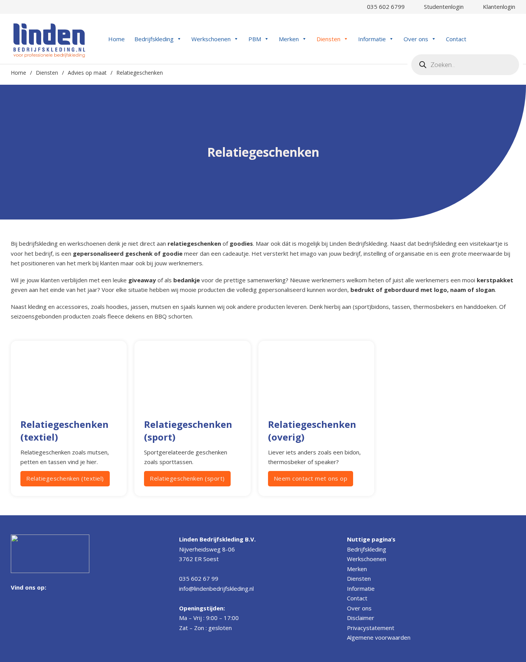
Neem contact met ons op (311, 478)
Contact (456, 39)
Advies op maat (87, 72)
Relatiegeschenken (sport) (187, 478)
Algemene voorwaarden (378, 637)
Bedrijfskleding (154, 39)
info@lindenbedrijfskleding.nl (216, 588)
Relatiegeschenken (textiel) (65, 478)
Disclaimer (360, 618)
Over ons (416, 39)
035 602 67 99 (198, 578)
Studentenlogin (442, 6)
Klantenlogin (497, 6)
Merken (289, 39)
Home (116, 39)
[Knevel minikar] (511, 39)
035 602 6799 (384, 6)
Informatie (372, 39)
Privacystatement (370, 628)
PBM (254, 39)
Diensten (328, 39)
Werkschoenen (211, 39)
